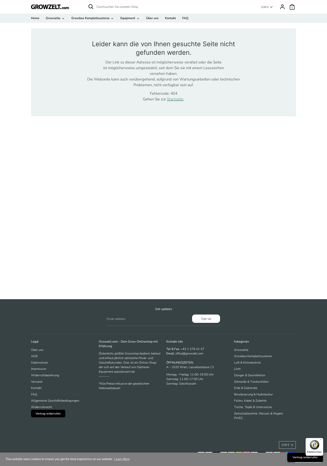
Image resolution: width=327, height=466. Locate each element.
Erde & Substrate (245, 388)
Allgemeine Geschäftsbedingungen (55, 401)
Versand (36, 382)
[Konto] (282, 7)
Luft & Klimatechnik (247, 363)
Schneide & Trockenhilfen (251, 382)
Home (35, 18)
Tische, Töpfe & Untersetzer (253, 407)
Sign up (206, 319)
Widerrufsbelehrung (45, 375)
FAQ (185, 18)
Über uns (152, 18)
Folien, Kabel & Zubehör (250, 401)
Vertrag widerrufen (48, 413)
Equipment (128, 18)
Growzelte (53, 18)
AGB (34, 356)
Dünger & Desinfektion (249, 375)
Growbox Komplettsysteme (90, 18)
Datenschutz (39, 363)
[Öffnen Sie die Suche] (91, 6)
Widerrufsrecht (41, 407)
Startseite (175, 99)
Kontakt (170, 18)
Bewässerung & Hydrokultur (253, 394)
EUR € (265, 7)
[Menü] (321, 440)
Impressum (38, 369)
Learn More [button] (122, 459)
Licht (237, 369)
